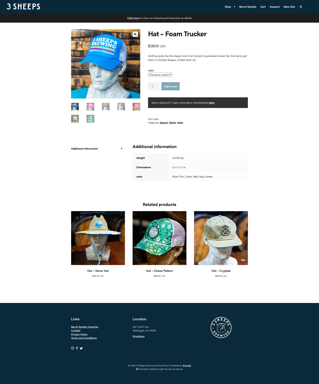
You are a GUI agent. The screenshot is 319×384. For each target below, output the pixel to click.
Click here (133, 18)
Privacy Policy (79, 334)
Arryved (187, 365)
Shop (228, 6)
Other (180, 122)
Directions (139, 336)
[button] (135, 34)
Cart (263, 6)
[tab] (98, 148)
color (151, 70)
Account (275, 6)
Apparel (164, 122)
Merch (172, 122)
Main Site (289, 6)
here (211, 102)
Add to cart (170, 86)
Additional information (84, 148)
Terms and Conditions (84, 338)
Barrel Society (247, 6)
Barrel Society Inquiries (84, 326)
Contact (75, 330)
